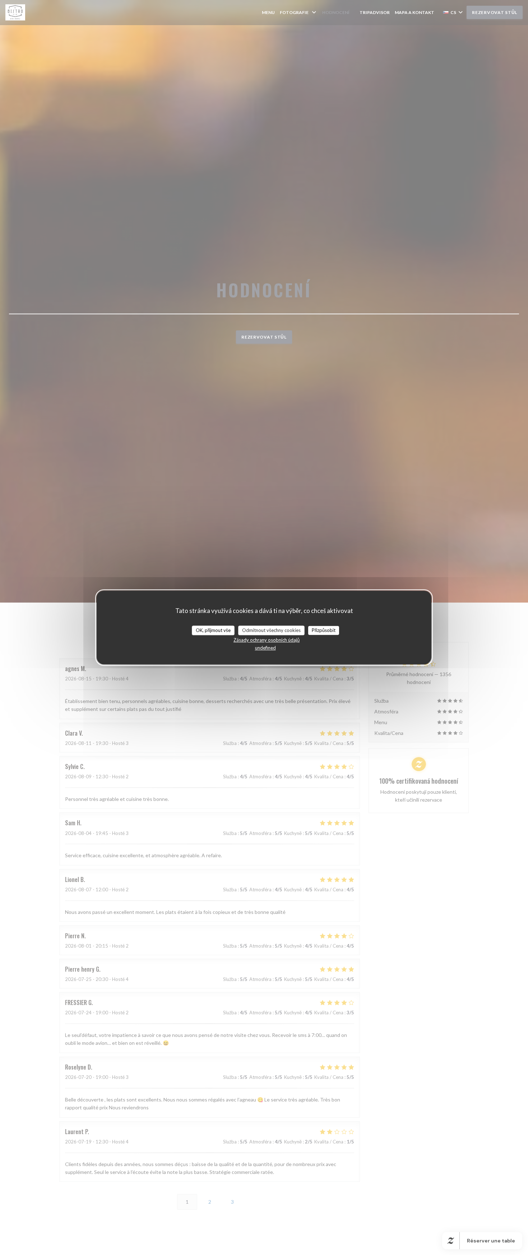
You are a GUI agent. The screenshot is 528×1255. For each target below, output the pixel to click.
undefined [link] (265, 648)
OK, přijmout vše (213, 630)
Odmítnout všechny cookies (271, 630)
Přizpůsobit (323, 630)
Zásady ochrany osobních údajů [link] (266, 640)
